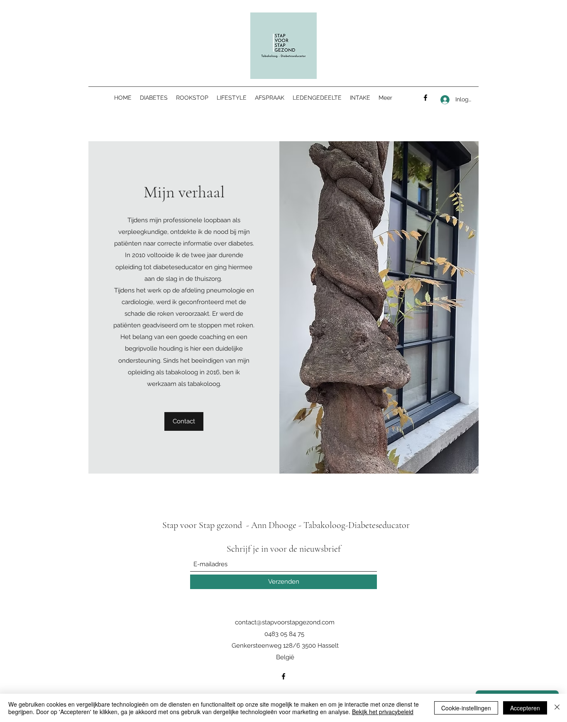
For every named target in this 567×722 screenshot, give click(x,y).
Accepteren (525, 708)
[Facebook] (425, 97)
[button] (183, 421)
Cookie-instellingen (466, 708)
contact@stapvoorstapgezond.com (285, 622)
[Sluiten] (557, 707)
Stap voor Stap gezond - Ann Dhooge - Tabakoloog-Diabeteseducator (286, 525)
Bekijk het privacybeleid (382, 711)
